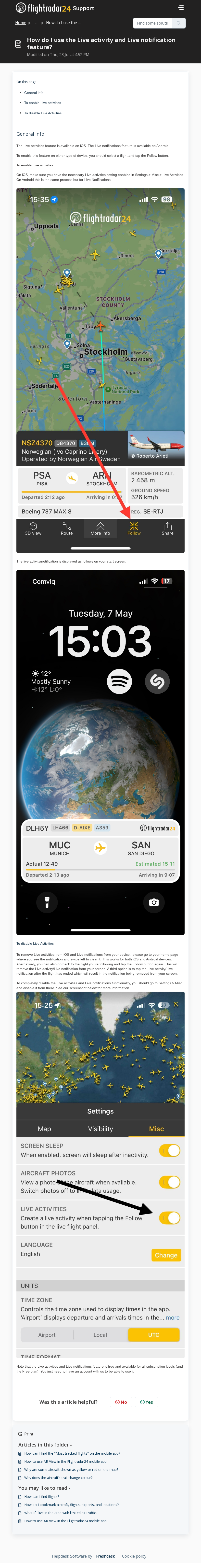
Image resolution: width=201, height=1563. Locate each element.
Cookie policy (134, 1556)
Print (28, 1434)
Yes (149, 1402)
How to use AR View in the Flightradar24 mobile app (65, 1461)
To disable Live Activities (43, 113)
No (124, 1402)
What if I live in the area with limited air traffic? (60, 1512)
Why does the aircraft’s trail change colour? (58, 1477)
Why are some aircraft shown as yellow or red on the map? (71, 1469)
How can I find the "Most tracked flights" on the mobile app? (72, 1453)
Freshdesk (105, 1556)
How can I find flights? (41, 1496)
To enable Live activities (42, 103)
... (36, 22)
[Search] (179, 23)
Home (20, 22)
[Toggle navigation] (181, 7)
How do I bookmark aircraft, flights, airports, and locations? (71, 1504)
